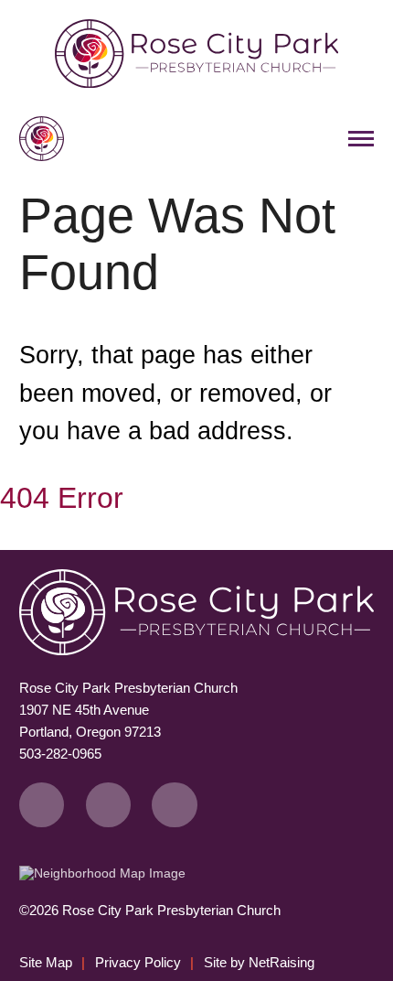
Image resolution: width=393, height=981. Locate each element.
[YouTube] (108, 805)
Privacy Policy (138, 962)
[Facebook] (42, 805)
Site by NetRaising (259, 962)
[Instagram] (175, 805)
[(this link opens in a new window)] (102, 873)
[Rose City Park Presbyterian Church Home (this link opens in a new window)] (196, 83)
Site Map (45, 962)
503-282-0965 (60, 753)
